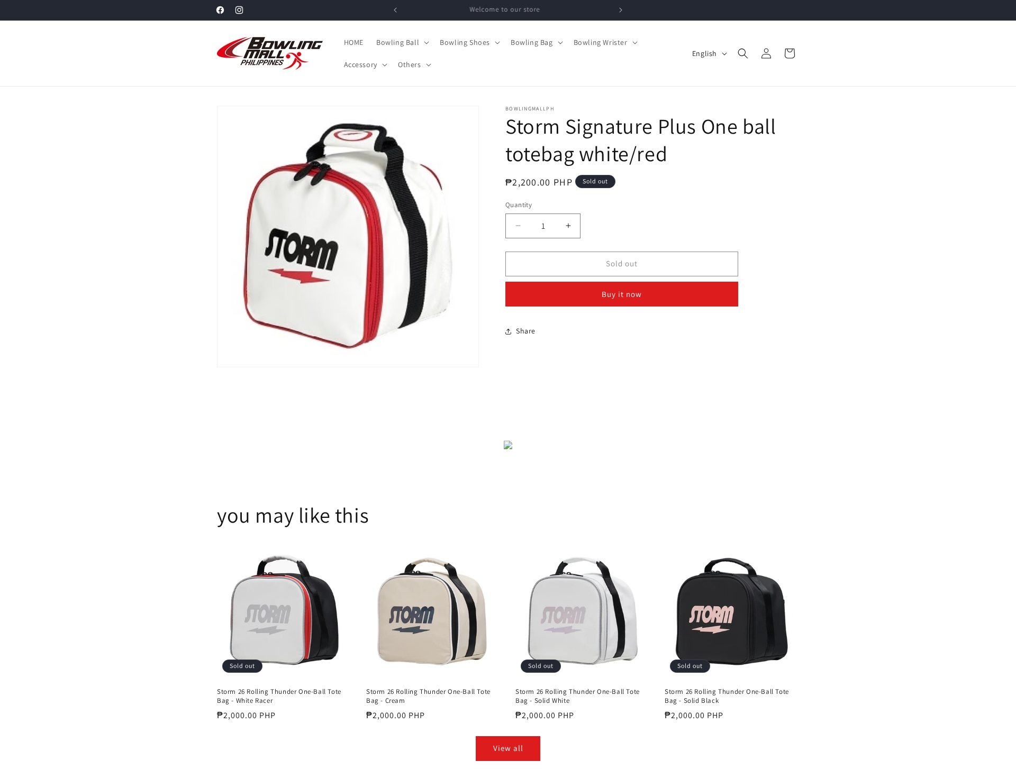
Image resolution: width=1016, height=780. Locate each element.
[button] (401, 42)
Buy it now (622, 294)
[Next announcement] (620, 10)
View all (508, 748)
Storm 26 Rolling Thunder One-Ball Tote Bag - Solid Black (727, 696)
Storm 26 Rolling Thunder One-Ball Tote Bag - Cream (428, 696)
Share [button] (526, 331)
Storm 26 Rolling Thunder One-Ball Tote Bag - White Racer (279, 696)
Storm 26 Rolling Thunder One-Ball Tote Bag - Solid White (577, 696)
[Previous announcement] (395, 10)
